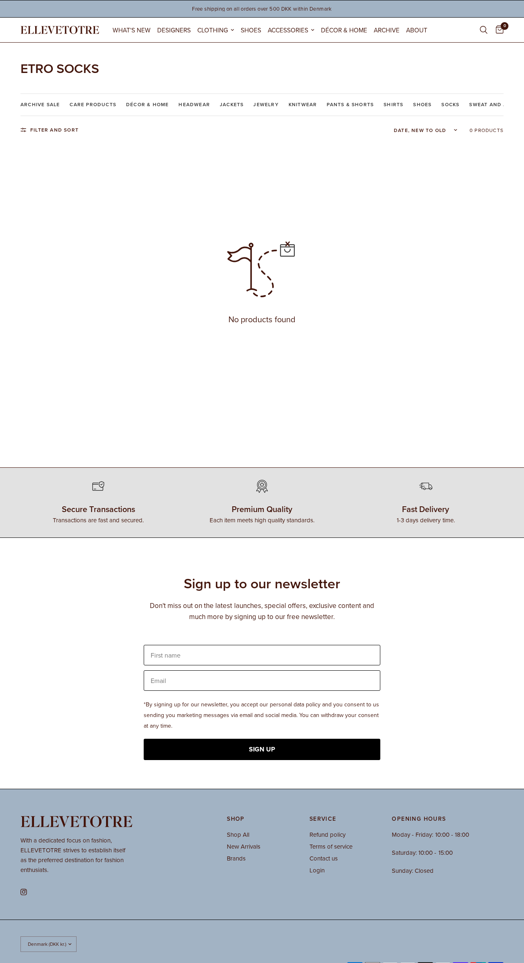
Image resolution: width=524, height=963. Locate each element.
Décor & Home (344, 29)
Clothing (212, 29)
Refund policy (327, 834)
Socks (450, 104)
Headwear (194, 104)
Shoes (251, 29)
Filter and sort (54, 129)
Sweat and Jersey (496, 104)
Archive (387, 29)
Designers (174, 29)
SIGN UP (262, 749)
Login (317, 870)
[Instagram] (29, 892)
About (416, 29)
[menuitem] (131, 30)
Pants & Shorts (350, 104)
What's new (132, 29)
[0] (498, 30)
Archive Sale (40, 104)
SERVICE (323, 819)
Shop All (238, 834)
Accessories (288, 29)
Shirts (393, 104)
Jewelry (265, 104)
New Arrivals (243, 846)
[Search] (484, 30)
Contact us (323, 858)
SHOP (236, 819)
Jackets (232, 104)
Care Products (93, 104)
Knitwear (303, 104)
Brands (236, 858)
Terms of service (330, 846)
